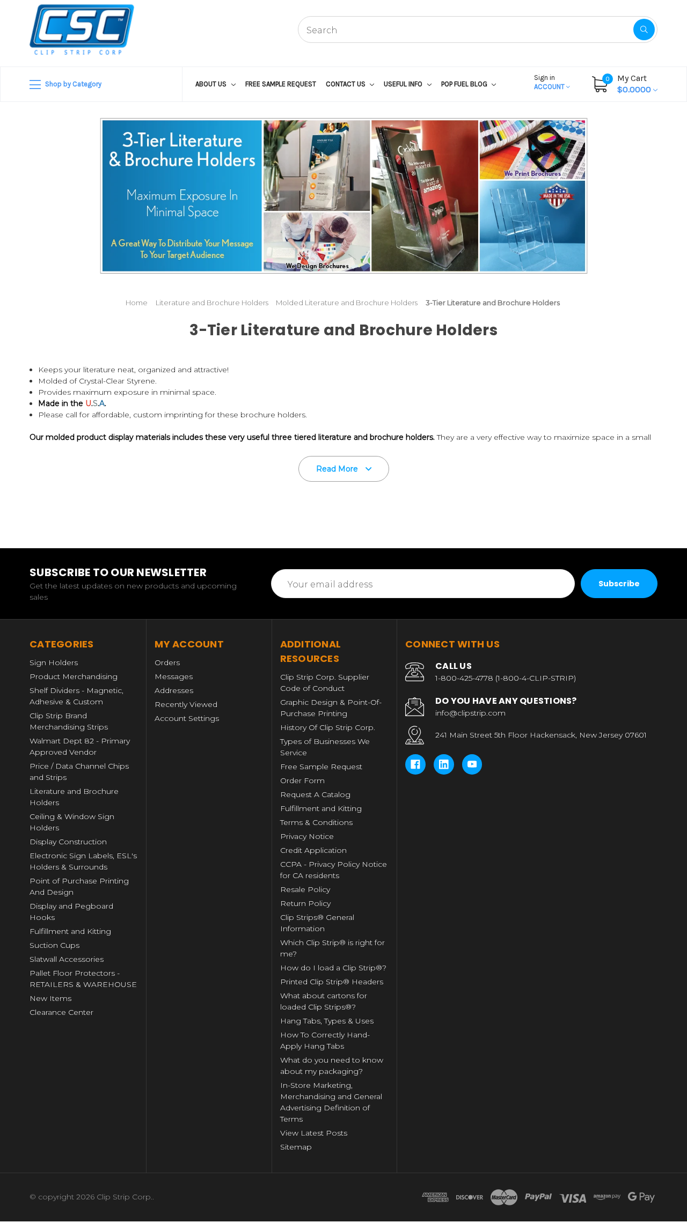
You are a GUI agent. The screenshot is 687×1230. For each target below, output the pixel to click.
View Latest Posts (313, 1133)
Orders (167, 662)
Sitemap (296, 1147)
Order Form (302, 780)
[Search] (644, 29)
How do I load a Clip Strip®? (333, 968)
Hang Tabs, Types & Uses (327, 1021)
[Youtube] (472, 764)
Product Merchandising (74, 676)
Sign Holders (54, 662)
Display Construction (68, 841)
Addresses (174, 690)
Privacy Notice (307, 836)
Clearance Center (61, 1012)
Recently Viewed (186, 704)
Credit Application (313, 850)
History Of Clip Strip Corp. (327, 727)
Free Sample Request (280, 84)
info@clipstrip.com (470, 713)
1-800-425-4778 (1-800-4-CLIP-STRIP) (505, 678)
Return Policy (305, 903)
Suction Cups (54, 945)
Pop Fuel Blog (465, 84)
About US (211, 84)
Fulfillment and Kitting (70, 931)
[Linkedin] (444, 764)
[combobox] (477, 29)
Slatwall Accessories (67, 959)
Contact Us (346, 84)
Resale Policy (305, 889)
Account (550, 82)
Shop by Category (72, 84)
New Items (50, 998)
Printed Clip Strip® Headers (331, 981)
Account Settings (187, 718)
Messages (174, 676)
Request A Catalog (315, 794)
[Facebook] (415, 764)
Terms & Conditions (316, 822)
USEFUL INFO (404, 84)
